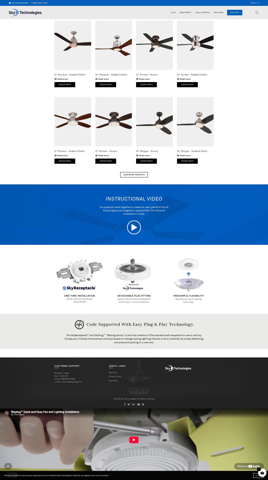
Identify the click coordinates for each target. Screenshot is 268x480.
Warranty (113, 380)
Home (173, 12)
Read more (63, 79)
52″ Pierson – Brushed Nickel (69, 151)
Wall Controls (203, 12)
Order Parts (185, 12)
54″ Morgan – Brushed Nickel (192, 151)
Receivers (219, 12)
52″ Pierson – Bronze (106, 151)
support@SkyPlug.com (71, 382)
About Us (255, 3)
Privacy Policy (115, 376)
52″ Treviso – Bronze (147, 74)
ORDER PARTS (65, 161)
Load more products (134, 174)
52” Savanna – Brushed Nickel (69, 74)
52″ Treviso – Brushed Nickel (192, 74)
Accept (258, 476)
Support (234, 12)
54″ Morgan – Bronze (147, 151)
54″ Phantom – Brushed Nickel (111, 74)
